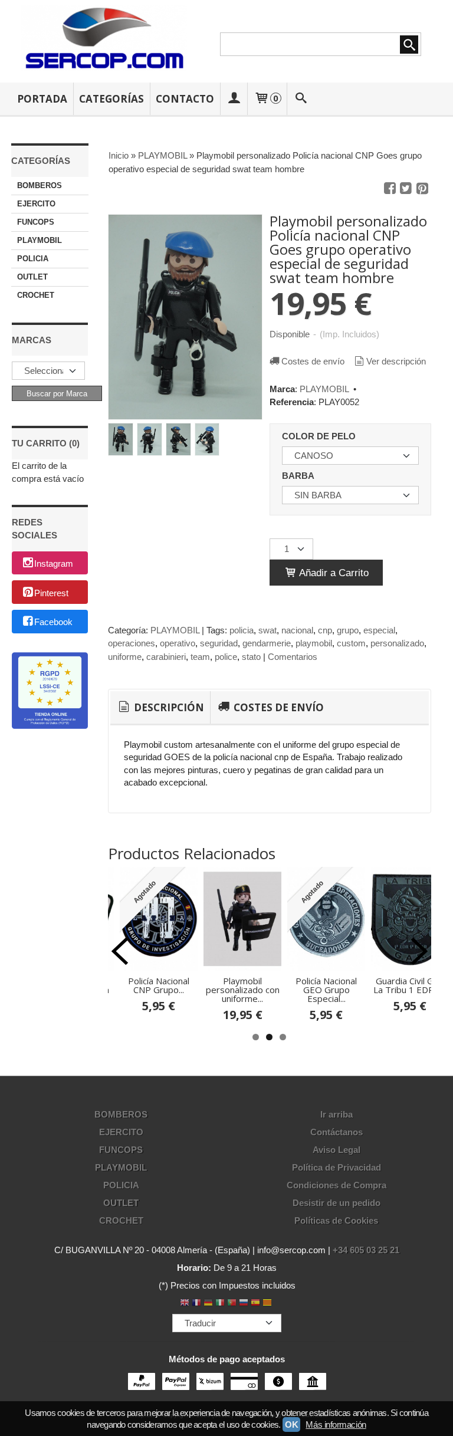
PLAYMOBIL (39, 240)
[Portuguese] (232, 1303)
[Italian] (220, 1303)
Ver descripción (396, 361)
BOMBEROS (39, 185)
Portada (42, 99)
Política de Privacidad (336, 1167)
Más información (336, 1424)
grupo (348, 630)
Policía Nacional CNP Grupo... (158, 985)
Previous (120, 951)
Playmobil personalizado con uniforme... (243, 989)
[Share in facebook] (390, 188)
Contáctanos (336, 1132)
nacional (297, 630)
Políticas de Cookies (336, 1220)
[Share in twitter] (406, 188)
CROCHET (35, 295)
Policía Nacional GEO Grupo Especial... (326, 989)
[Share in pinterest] (422, 188)
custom (351, 643)
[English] (184, 1303)
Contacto (185, 99)
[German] (208, 1303)
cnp (325, 630)
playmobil (314, 643)
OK (291, 1424)
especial (379, 630)
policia (241, 630)
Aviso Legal (336, 1150)
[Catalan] (268, 1303)
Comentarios (292, 657)
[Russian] (243, 1303)
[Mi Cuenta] (233, 99)
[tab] (160, 707)
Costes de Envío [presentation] (277, 707)
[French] (196, 1303)
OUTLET (32, 276)
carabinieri (166, 657)
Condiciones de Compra (336, 1185)
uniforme (125, 657)
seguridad (219, 643)
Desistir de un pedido (336, 1203)
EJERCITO (36, 203)
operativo (177, 643)
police (226, 657)
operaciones (131, 643)
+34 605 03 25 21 (366, 1250)
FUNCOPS (35, 222)
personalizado (397, 643)
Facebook (53, 622)
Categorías (111, 99)
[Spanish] (255, 1303)
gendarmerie (266, 643)
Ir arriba (336, 1114)
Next (419, 951)
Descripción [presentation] (168, 707)
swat (267, 630)
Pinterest (51, 593)
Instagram (53, 563)
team (200, 657)
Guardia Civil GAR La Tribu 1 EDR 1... (410, 985)
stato (251, 657)
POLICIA (32, 258)
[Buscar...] (300, 99)
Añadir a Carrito (333, 573)
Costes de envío (312, 361)
